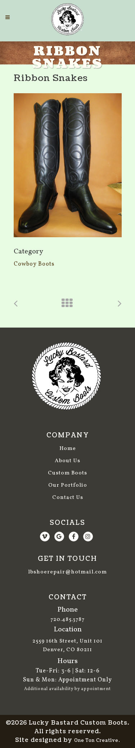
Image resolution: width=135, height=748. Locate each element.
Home (67, 448)
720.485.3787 (67, 619)
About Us (67, 461)
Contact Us (67, 497)
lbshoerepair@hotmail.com (67, 572)
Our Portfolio (67, 485)
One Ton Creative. (97, 741)
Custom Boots (67, 473)
